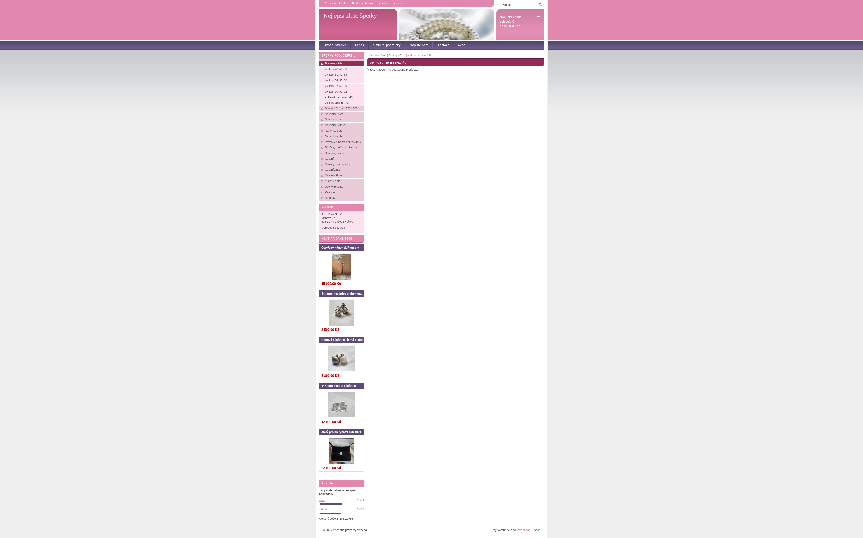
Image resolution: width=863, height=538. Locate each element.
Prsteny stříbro (397, 55)
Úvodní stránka (337, 3)
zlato (322, 500)
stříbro (323, 509)
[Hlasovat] (341, 504)
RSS (385, 3)
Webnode (524, 530)
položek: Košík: (510, 21)
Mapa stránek (364, 3)
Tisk (399, 3)
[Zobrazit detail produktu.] (341, 267)
